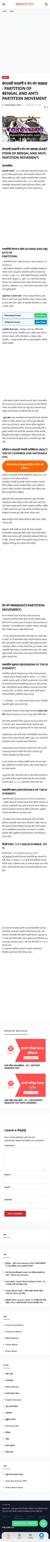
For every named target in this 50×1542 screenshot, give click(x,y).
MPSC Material (12, 1338)
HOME (4, 11)
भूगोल (7, 1439)
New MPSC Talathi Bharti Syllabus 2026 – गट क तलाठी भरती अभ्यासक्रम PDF (25, 1282)
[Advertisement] (25, 47)
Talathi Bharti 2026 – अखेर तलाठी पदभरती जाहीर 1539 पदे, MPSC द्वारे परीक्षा (24, 1292)
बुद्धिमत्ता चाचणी (10, 1419)
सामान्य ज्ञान (9, 1452)
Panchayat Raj (12, 1426)
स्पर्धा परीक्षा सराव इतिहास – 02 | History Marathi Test (22, 1067)
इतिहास (12, 11)
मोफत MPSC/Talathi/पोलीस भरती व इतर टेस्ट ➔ (25, 466)
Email (7, 1187)
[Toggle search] (46, 4)
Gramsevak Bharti (13, 1332)
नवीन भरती (9, 1374)
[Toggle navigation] (3, 4)
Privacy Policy (42, 1517)
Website (8, 1199)
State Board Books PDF (16, 1481)
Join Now (40, 315)
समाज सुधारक (10, 1445)
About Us (7, 1516)
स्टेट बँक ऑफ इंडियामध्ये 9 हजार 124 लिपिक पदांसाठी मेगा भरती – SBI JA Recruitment (25, 1273)
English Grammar (13, 1400)
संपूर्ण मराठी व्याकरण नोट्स (14, 1474)
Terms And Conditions (19, 1517)
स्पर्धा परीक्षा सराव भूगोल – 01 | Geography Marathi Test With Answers (23, 1101)
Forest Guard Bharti (14, 1325)
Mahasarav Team (13, 105)
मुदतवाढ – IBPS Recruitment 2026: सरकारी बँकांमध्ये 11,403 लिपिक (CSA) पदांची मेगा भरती (25, 1264)
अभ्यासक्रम (9, 1380)
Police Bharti (11, 1351)
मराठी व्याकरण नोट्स (12, 1393)
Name (7, 1174)
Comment (9, 1145)
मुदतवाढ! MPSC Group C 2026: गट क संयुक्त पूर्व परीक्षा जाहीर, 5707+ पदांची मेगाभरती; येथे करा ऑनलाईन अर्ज (25, 1301)
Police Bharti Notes (14, 1487)
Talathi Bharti (11, 1345)
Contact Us (30, 1517)
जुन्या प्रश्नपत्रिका (11, 1406)
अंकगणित (8, 1413)
